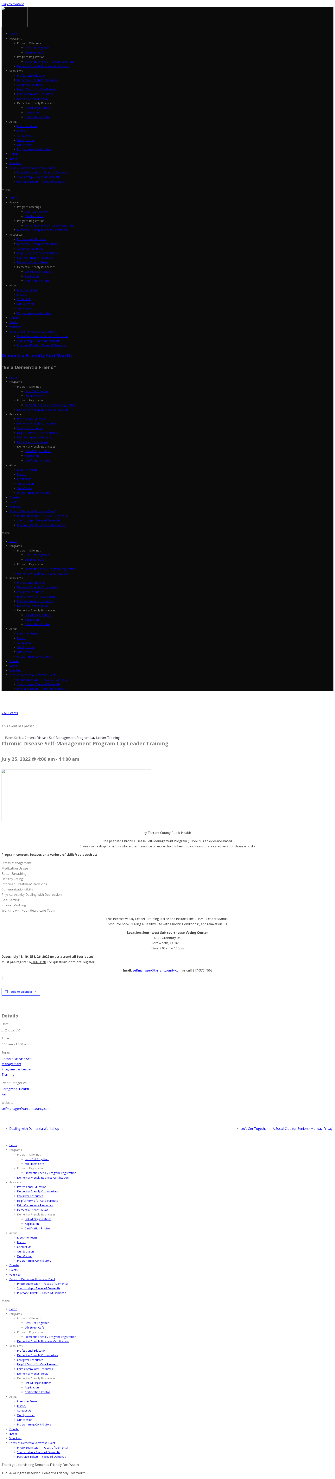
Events (13, 158)
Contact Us (24, 135)
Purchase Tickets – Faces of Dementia (41, 181)
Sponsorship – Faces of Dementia (38, 177)
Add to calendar (21, 991)
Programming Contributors (34, 149)
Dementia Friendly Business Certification (43, 66)
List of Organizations (38, 108)
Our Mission (24, 145)
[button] (167, 189)
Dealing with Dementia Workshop (34, 1128)
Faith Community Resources (35, 94)
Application (32, 112)
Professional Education (31, 75)
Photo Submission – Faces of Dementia (42, 172)
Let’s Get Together (37, 48)
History (21, 131)
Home (13, 34)
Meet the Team (27, 126)
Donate (14, 154)
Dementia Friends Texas (32, 98)
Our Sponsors (26, 140)
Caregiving (9, 1089)
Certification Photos (37, 117)
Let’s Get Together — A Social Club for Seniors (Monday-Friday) (286, 1128)
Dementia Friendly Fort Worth (37, 355)
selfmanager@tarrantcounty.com (157, 970)
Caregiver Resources (30, 84)
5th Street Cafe (34, 52)
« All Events (10, 713)
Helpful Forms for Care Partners (37, 89)
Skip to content (13, 4)
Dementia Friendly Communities (37, 80)
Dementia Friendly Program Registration (50, 61)
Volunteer (15, 163)
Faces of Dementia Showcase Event (32, 167)
